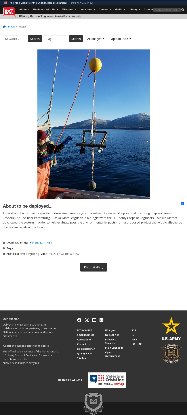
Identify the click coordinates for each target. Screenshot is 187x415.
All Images (94, 39)
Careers (104, 9)
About (23, 9)
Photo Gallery (93, 267)
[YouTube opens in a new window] (94, 320)
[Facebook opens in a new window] (79, 320)
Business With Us (44, 9)
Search (35, 39)
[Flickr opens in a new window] (101, 320)
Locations (86, 9)
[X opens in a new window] (87, 320)
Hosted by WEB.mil (70, 380)
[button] (83, 3)
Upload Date (120, 39)
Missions (68, 9)
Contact (149, 9)
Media (119, 9)
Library (133, 9)
